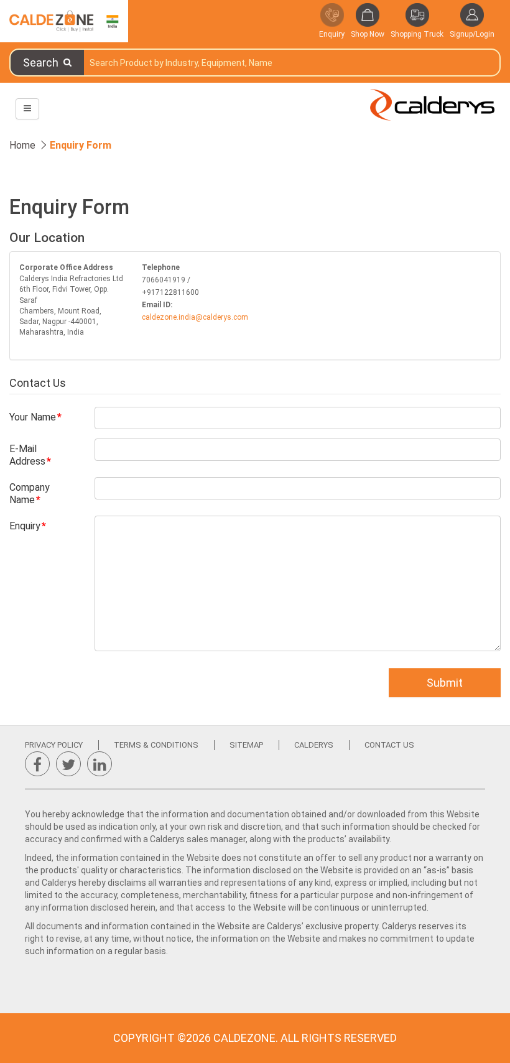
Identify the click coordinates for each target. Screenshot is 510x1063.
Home (22, 145)
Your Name (32, 417)
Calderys (313, 745)
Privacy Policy (54, 745)
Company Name (29, 493)
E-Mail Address (27, 455)
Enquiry (24, 526)
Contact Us (389, 745)
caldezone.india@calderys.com (195, 317)
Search (43, 62)
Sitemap (246, 745)
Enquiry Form (80, 145)
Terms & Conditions (156, 745)
